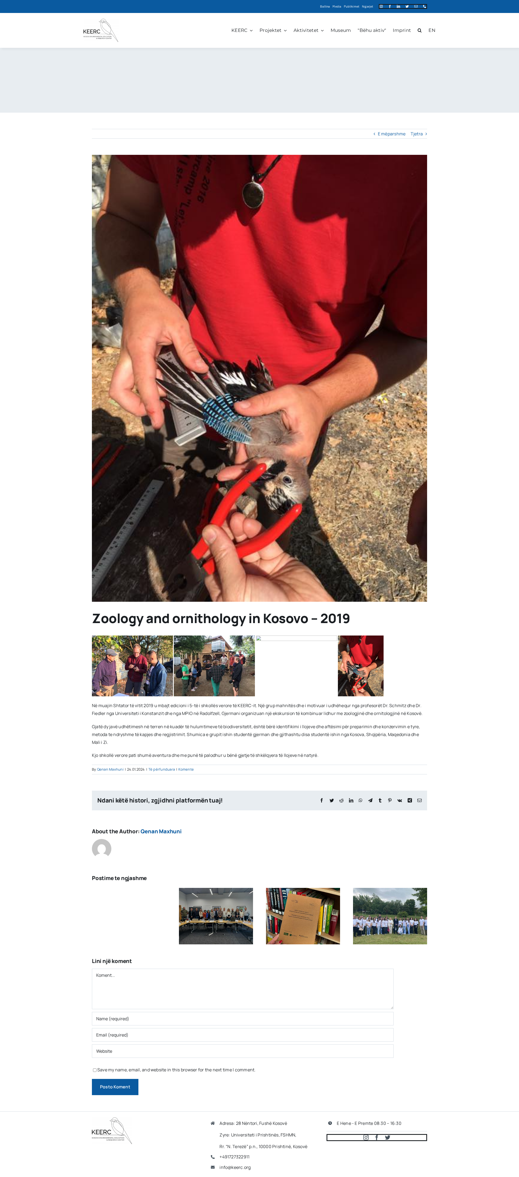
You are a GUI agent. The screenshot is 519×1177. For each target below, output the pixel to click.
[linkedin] (398, 6)
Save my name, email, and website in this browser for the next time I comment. (176, 1070)
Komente (186, 769)
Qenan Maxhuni (110, 769)
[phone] (424, 6)
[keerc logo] (101, 21)
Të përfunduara (161, 769)
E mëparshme (392, 134)
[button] (420, 30)
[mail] (416, 6)
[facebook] (389, 6)
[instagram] (381, 6)
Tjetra (417, 134)
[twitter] (407, 6)
